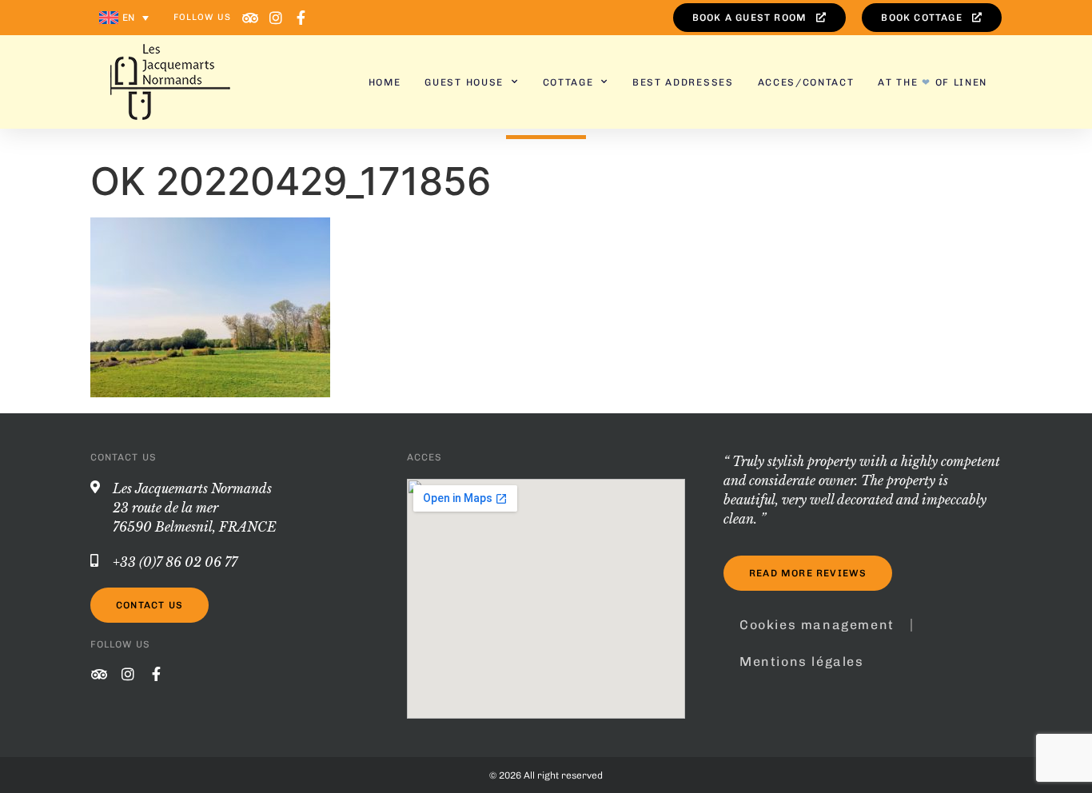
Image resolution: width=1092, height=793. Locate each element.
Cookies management (817, 624)
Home (385, 82)
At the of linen (932, 82)
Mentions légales (801, 661)
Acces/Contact (806, 82)
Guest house (463, 82)
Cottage (568, 82)
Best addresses (683, 82)
